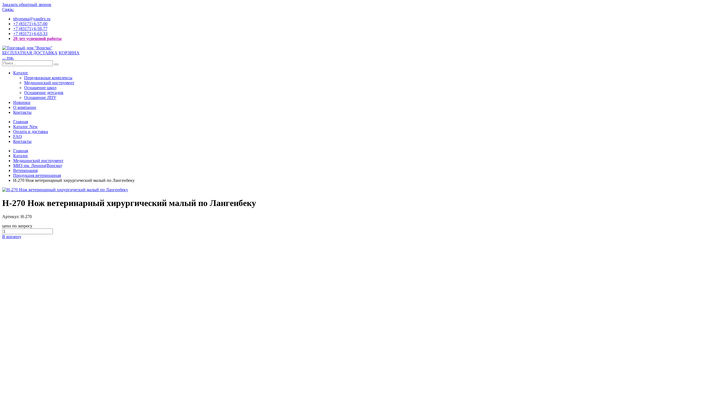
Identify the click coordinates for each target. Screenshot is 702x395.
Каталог (20, 72)
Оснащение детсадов (43, 92)
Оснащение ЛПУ (40, 97)
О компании (24, 107)
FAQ (17, 136)
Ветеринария (25, 170)
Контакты (22, 112)
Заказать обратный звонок (26, 4)
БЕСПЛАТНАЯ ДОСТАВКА (30, 52)
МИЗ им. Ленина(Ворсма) (37, 165)
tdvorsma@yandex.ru (31, 18)
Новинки (21, 102)
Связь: (8, 9)
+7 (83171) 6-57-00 (30, 23)
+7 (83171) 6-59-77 (30, 28)
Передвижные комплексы (48, 77)
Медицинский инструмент (49, 82)
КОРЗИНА (69, 52)
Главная (20, 121)
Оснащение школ (40, 87)
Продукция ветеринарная (37, 175)
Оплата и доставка (30, 131)
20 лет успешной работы (37, 38)
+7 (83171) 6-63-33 (30, 33)
